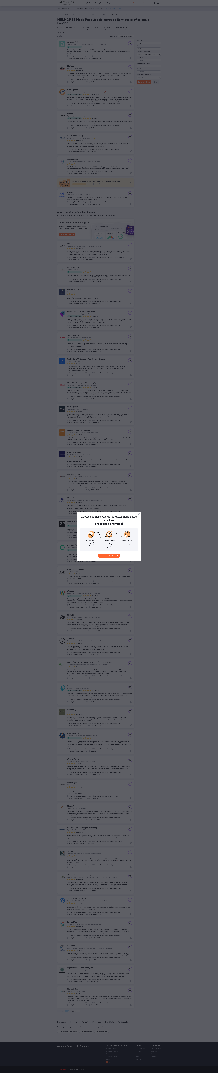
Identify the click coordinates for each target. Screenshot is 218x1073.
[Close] (139, 514)
